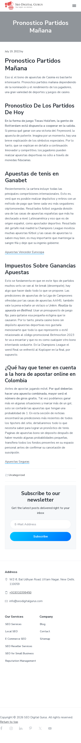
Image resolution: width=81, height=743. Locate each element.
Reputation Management (20, 661)
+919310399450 (20, 592)
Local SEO (11, 631)
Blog (42, 624)
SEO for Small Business (19, 653)
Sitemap (45, 639)
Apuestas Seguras (17, 462)
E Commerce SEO (15, 639)
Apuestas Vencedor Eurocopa (24, 252)
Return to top (9, 722)
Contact (45, 631)
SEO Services (13, 624)
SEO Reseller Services (18, 646)
